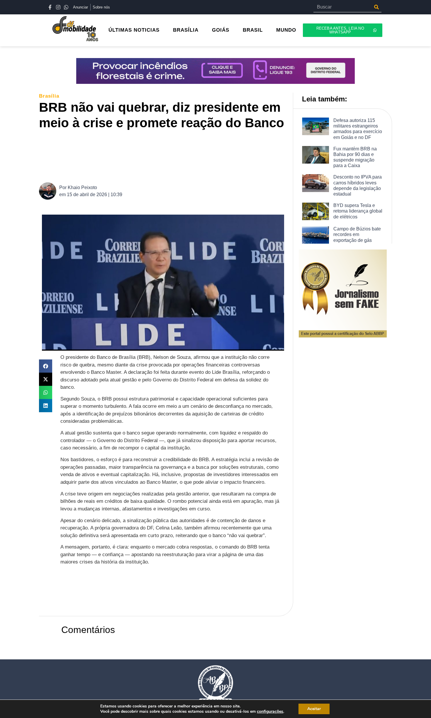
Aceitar (314, 709)
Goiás (220, 30)
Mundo (286, 30)
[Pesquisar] (376, 7)
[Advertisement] (166, 155)
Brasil (253, 30)
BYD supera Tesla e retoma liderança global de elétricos (357, 211)
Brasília (185, 30)
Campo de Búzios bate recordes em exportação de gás (357, 234)
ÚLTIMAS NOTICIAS (133, 30)
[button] (45, 366)
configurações (270, 711)
